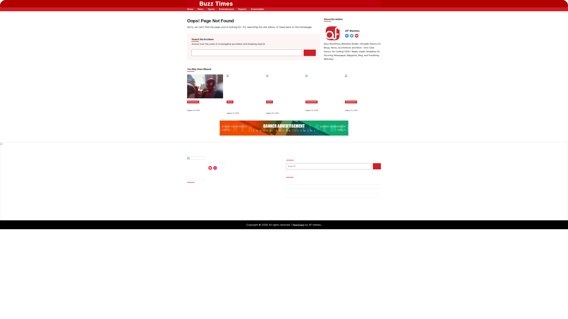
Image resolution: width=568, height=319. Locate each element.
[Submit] (377, 166)
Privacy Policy (294, 199)
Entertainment (193, 102)
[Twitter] (352, 36)
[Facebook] (347, 36)
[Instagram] (215, 168)
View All (377, 69)
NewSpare (298, 224)
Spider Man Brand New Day (201, 106)
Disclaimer (292, 190)
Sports (230, 102)
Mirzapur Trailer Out (355, 106)
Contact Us (292, 186)
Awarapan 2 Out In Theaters (319, 106)
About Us (291, 182)
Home (289, 195)
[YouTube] (356, 36)
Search (310, 52)
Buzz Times (216, 3)
